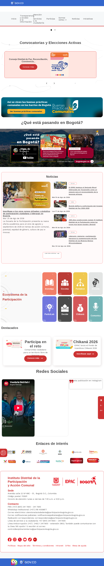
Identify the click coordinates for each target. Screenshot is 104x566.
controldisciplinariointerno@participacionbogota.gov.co (33, 529)
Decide (65, 314)
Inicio (13, 19)
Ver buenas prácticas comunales (26, 111)
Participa (50, 19)
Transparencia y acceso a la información (25, 18)
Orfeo (68, 546)
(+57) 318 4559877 (38, 509)
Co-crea (65, 289)
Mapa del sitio (24, 546)
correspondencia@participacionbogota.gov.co (56, 518)
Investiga (49, 289)
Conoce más (28, 67)
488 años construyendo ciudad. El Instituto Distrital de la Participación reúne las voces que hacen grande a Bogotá (86, 222)
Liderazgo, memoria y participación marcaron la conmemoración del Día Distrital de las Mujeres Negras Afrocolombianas (83, 239)
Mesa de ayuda (79, 546)
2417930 (62, 521)
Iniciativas (88, 19)
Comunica (96, 316)
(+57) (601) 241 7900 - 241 (24, 507)
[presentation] (47, 83)
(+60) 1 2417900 (41, 523)
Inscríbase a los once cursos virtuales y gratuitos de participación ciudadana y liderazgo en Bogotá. (26, 213)
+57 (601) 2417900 (47, 521)
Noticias (76, 19)
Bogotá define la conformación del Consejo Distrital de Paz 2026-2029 (85, 207)
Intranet (59, 546)
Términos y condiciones (43, 546)
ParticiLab (49, 314)
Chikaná (80, 314)
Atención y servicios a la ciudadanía (38, 18)
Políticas (12, 546)
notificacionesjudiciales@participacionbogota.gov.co (61, 515)
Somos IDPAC (62, 19)
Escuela (96, 289)
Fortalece (80, 289)
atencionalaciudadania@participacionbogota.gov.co (50, 512)
